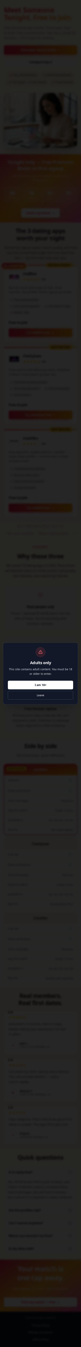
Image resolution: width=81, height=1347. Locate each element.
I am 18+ (40, 685)
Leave (40, 695)
